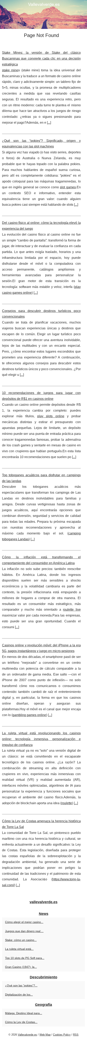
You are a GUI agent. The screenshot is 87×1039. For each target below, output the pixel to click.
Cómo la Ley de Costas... (21, 1022)
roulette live (72, 609)
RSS (76, 1034)
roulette (66, 803)
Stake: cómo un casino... (21, 940)
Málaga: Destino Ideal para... (23, 1013)
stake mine (10, 70)
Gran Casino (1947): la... (21, 966)
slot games (68, 187)
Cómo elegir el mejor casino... (24, 922)
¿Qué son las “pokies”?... (21, 985)
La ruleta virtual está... (19, 948)
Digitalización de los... (19, 994)
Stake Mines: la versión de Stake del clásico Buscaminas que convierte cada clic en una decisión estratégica (41, 58)
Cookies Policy (62, 1034)
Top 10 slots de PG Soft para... (24, 958)
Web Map (45, 1034)
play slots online (50, 416)
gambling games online (29, 715)
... (49, 122)
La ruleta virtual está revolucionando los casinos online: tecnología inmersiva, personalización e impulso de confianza (41, 739)
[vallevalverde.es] (43, 14)
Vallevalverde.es (27, 1034)
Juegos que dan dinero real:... (24, 931)
